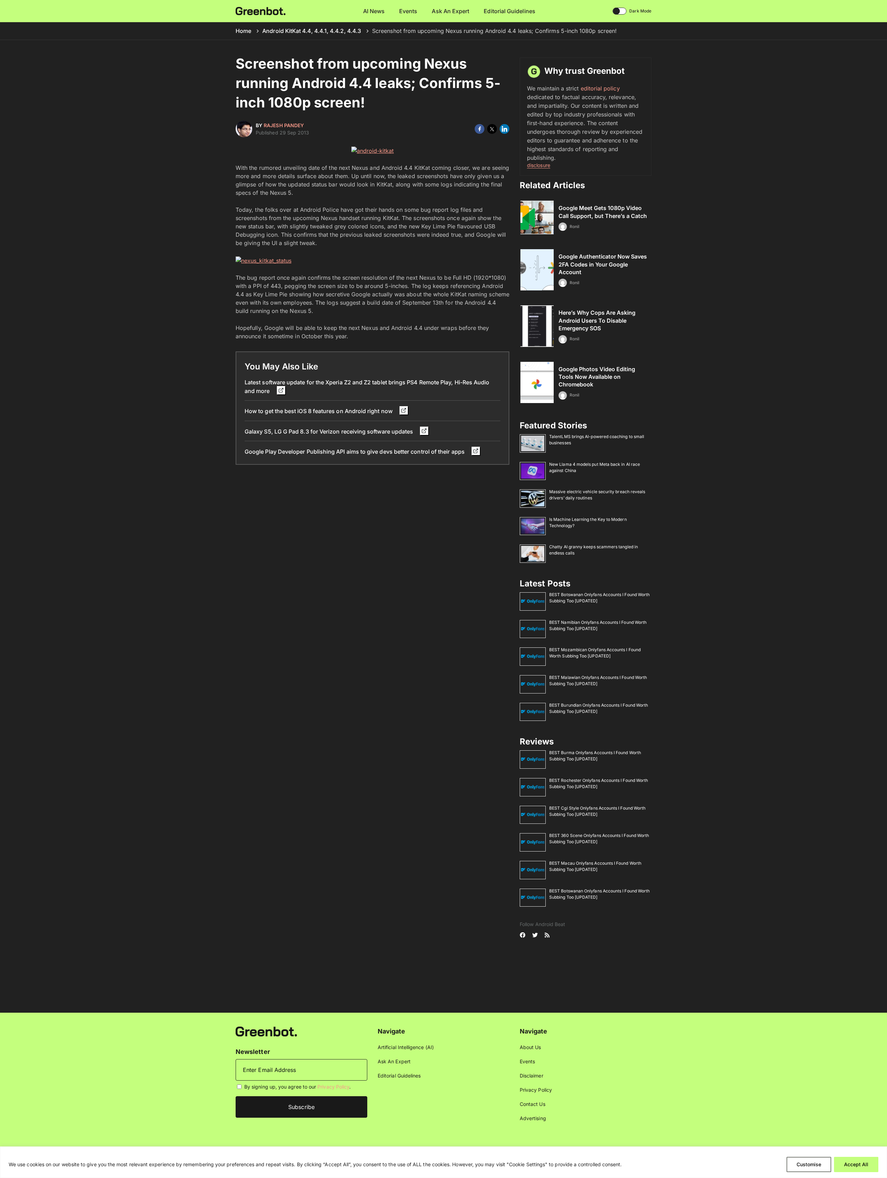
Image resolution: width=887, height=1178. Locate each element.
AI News (374, 11)
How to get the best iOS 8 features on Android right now (319, 411)
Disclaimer (531, 1076)
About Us (530, 1047)
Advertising (533, 1118)
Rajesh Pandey (284, 125)
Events (408, 11)
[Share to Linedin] (504, 129)
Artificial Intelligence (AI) (406, 1047)
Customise (809, 1164)
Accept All (856, 1164)
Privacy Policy (333, 1087)
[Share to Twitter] (492, 129)
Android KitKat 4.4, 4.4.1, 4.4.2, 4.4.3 (311, 30)
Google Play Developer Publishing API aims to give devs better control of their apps (355, 451)
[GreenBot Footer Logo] (266, 1031)
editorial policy (600, 88)
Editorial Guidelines (509, 11)
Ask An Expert (450, 11)
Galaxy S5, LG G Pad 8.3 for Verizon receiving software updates (329, 431)
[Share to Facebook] (479, 129)
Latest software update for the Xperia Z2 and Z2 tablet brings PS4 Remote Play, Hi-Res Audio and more (367, 386)
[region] (443, 1162)
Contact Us (532, 1104)
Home (243, 30)
